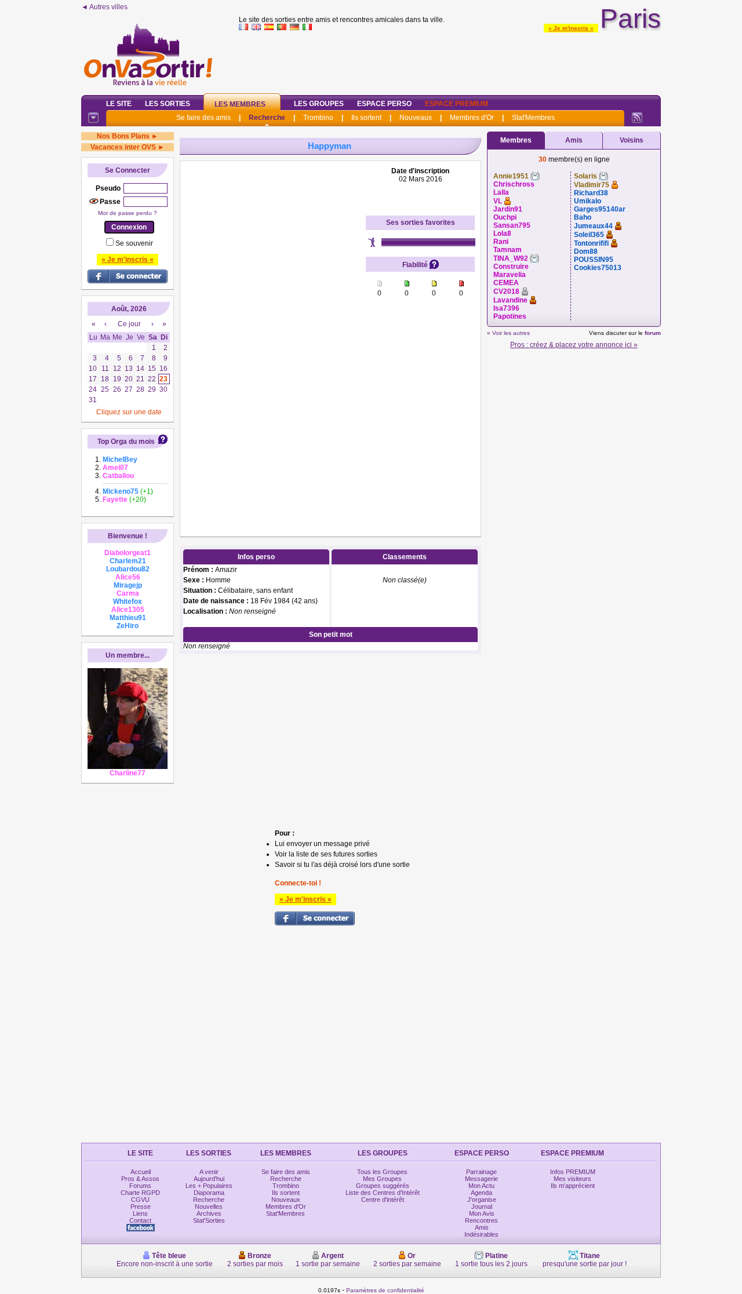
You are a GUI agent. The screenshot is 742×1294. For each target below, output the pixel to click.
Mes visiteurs (572, 1178)
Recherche (267, 118)
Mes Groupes (382, 1178)
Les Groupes (319, 104)
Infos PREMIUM (572, 1171)
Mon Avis (481, 1213)
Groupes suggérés (382, 1185)
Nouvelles (209, 1206)
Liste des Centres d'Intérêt (382, 1192)
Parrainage (481, 1171)
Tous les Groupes (382, 1171)
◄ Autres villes (104, 7)
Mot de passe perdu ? (127, 213)
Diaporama (209, 1192)
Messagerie (481, 1178)
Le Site (119, 104)
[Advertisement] (450, 60)
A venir (209, 1171)
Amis (574, 140)
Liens (140, 1213)
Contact (140, 1220)
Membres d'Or (472, 118)
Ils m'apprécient (573, 1185)
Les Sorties (167, 104)
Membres (516, 140)
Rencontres (481, 1220)
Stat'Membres (533, 118)
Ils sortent (366, 118)
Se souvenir (134, 243)
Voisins (631, 140)
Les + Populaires (209, 1185)
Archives (209, 1213)
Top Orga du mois (126, 442)
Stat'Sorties (209, 1220)
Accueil (140, 1171)
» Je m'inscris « (571, 28)
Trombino (318, 118)
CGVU (140, 1199)
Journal (481, 1206)
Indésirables (481, 1234)
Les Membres (239, 104)
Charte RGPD (140, 1192)
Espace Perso (384, 104)
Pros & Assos (140, 1178)
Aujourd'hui (209, 1178)
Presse (140, 1206)
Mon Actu (481, 1185)
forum (653, 333)
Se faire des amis (203, 118)
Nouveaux (415, 118)
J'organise (481, 1199)
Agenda (481, 1192)
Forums (140, 1185)
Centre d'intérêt (382, 1199)
